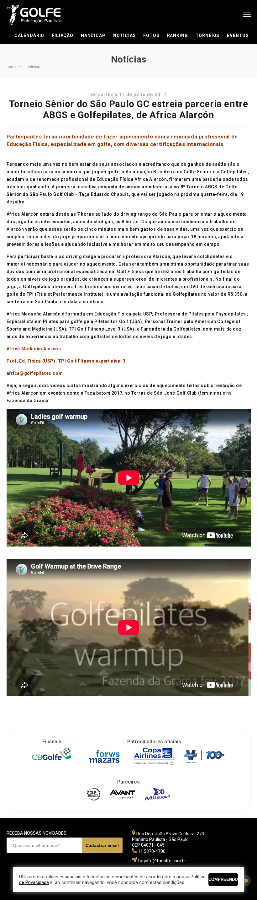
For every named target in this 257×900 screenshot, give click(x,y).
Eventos (238, 35)
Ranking (177, 35)
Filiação (62, 35)
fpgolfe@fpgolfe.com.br (162, 860)
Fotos (151, 35)
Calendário (29, 35)
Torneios (208, 35)
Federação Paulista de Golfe (40, 15)
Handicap (93, 35)
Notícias (124, 35)
